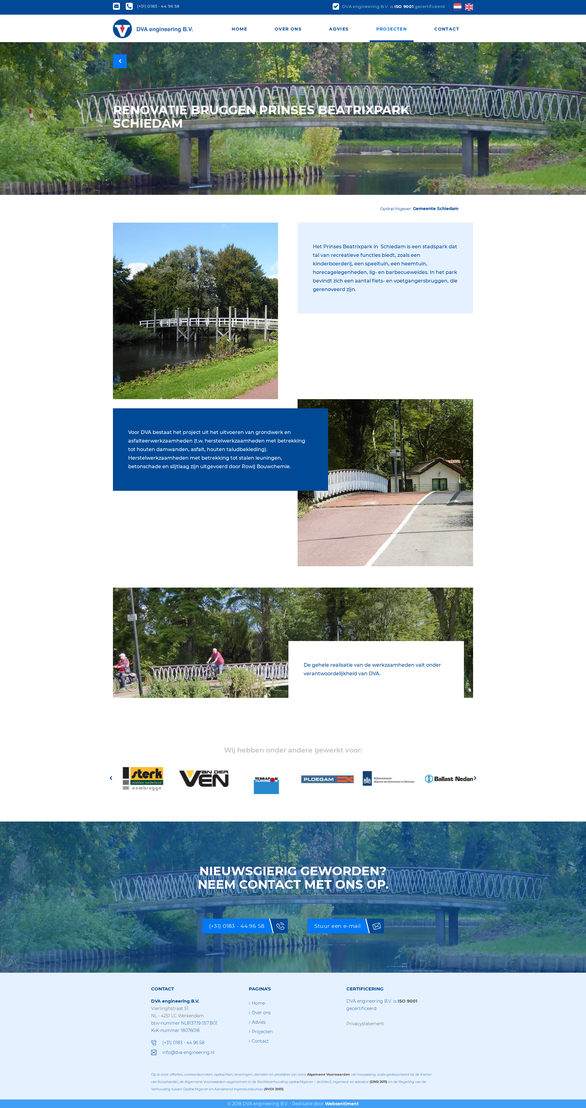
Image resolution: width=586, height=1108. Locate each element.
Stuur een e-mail (337, 926)
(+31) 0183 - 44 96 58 (237, 926)
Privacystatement (365, 1023)
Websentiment (342, 1103)
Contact (446, 29)
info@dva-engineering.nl (188, 1052)
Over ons (288, 29)
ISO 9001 (404, 6)
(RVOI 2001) (274, 1089)
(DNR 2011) (378, 1082)
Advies (339, 29)
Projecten (391, 29)
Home (239, 29)
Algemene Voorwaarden (328, 1074)
